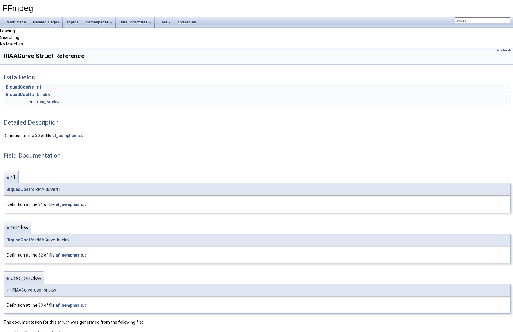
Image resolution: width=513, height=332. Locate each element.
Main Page (16, 22)
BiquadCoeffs (20, 87)
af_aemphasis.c (67, 135)
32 (40, 255)
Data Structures (133, 22)
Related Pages (46, 22)
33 (40, 305)
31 (40, 204)
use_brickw (48, 102)
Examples (187, 22)
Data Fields (503, 50)
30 (37, 135)
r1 (39, 87)
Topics (72, 22)
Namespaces (97, 22)
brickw (43, 94)
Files (162, 22)
